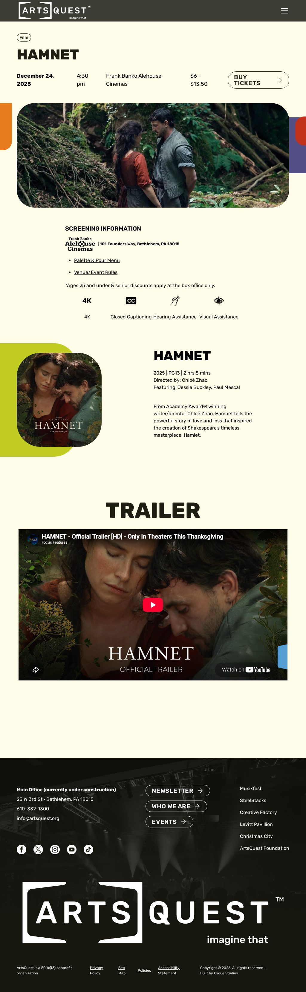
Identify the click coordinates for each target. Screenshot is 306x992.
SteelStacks (253, 800)
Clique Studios (226, 973)
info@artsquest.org (38, 818)
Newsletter (173, 790)
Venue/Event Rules (95, 272)
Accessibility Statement (169, 970)
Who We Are (171, 806)
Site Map (122, 970)
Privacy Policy (96, 970)
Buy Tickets (247, 80)
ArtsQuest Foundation (264, 848)
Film (23, 37)
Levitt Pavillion (256, 824)
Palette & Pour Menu (97, 260)
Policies (144, 970)
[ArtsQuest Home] (54, 10)
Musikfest (250, 788)
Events (164, 821)
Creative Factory (258, 812)
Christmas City (256, 836)
